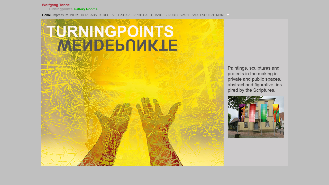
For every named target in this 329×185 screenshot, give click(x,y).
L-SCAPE (125, 15)
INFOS (74, 15)
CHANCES (159, 15)
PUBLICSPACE (179, 15)
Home (46, 15)
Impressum (60, 15)
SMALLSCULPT (203, 15)
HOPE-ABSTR (91, 15)
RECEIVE (109, 15)
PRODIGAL (141, 15)
